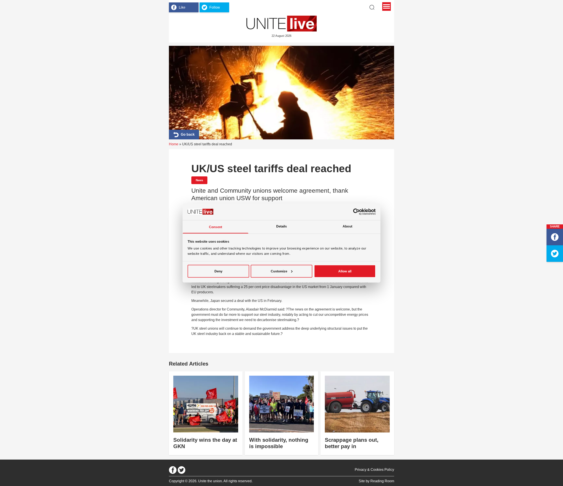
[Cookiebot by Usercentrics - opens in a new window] (356, 211)
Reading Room (382, 481)
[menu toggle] (386, 6)
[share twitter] (555, 253)
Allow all (344, 271)
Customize (279, 271)
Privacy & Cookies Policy (374, 469)
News (199, 180)
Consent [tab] (215, 227)
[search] (372, 7)
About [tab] (347, 226)
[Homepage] (281, 23)
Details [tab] (281, 226)
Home (173, 144)
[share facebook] (555, 237)
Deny (218, 271)
